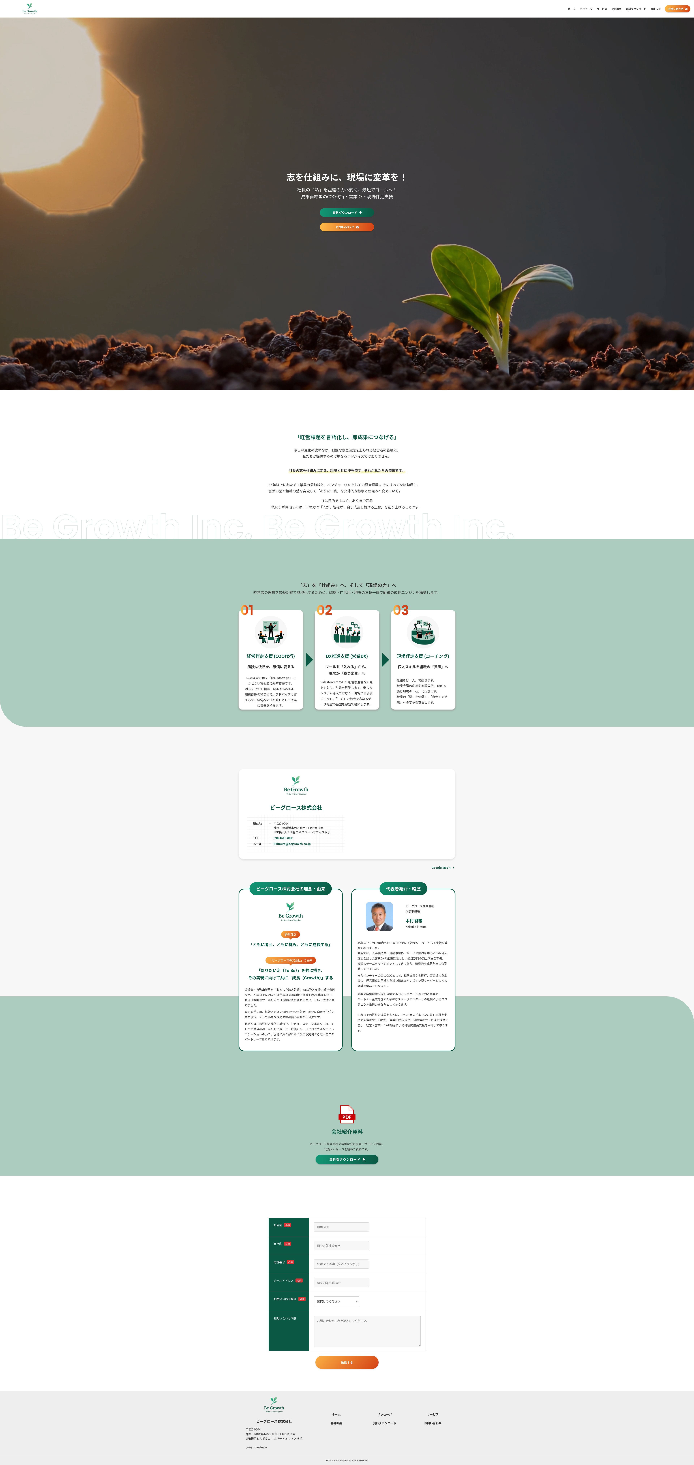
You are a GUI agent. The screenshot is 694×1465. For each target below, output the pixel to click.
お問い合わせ (433, 1423)
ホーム (336, 1414)
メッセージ (384, 1414)
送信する (347, 1362)
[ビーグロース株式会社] (30, 9)
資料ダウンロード (384, 1423)
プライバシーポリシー (256, 1447)
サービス (433, 1414)
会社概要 (336, 1423)
